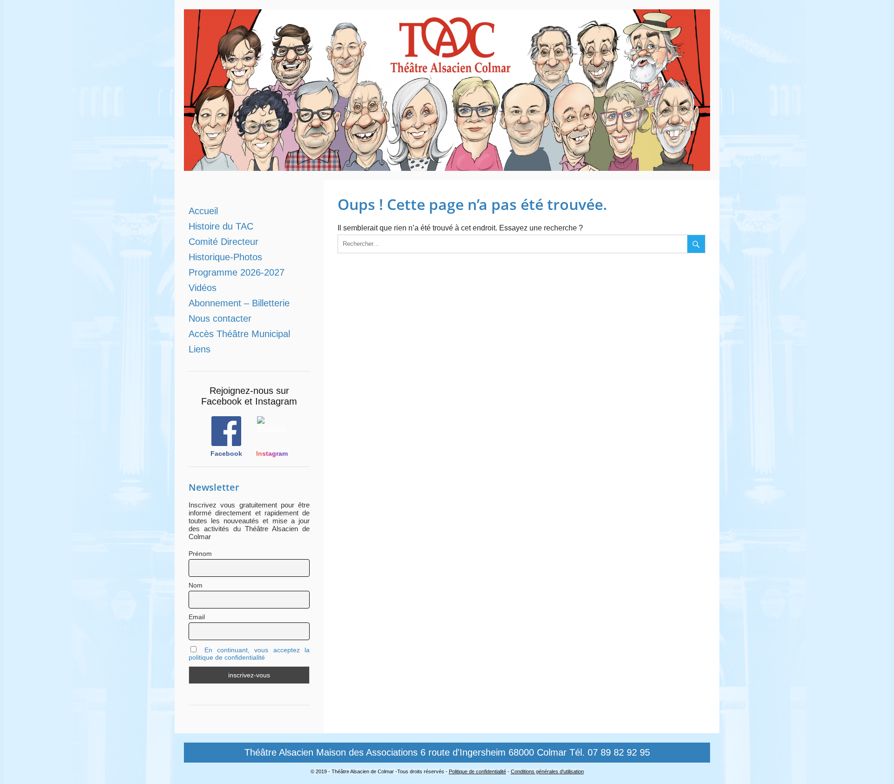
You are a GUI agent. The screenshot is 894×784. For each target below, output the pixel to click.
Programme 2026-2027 (236, 272)
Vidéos (203, 288)
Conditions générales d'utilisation (547, 771)
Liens (199, 349)
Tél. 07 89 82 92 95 (609, 752)
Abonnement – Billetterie (239, 303)
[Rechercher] (696, 244)
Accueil (203, 211)
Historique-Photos (225, 257)
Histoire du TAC (221, 226)
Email (197, 617)
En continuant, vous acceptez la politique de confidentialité (249, 653)
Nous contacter (220, 318)
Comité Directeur (223, 242)
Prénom (200, 553)
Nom (196, 585)
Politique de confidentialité (477, 771)
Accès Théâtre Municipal (239, 334)
